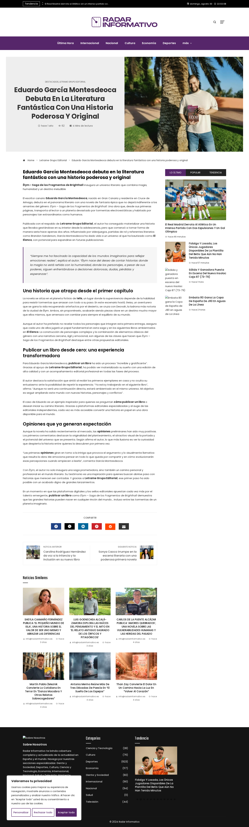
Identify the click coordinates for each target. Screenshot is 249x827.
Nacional (107, 788)
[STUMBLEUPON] (110, 526)
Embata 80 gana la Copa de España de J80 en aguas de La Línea (207, 301)
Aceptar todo (66, 812)
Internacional (107, 781)
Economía (107, 768)
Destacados (52, 82)
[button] (137, 799)
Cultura (107, 755)
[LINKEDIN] (83, 526)
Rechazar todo (43, 812)
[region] (44, 797)
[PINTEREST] (97, 526)
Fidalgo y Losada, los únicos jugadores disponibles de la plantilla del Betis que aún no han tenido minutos (206, 250)
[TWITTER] (70, 526)
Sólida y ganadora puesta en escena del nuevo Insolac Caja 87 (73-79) (207, 273)
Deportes (107, 761)
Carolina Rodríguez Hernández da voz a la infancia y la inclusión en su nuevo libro (64, 553)
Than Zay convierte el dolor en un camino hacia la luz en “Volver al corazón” (136, 687)
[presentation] (42, 3)
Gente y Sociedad (107, 775)
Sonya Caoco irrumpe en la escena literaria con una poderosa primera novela (118, 553)
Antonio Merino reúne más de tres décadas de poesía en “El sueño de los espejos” (90, 687)
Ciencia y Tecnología (107, 748)
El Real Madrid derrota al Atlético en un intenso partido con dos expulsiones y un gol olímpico (77, 4)
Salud (107, 795)
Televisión (107, 801)
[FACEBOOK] (56, 526)
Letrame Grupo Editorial (72, 82)
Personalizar (21, 812)
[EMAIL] (124, 526)
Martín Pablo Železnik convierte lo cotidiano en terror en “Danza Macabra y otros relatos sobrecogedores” (43, 691)
